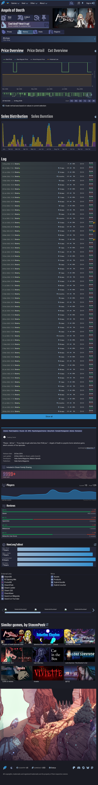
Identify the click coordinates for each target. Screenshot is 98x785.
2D (26, 431)
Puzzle (22, 431)
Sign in (88, 3)
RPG (29, 431)
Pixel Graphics (14, 431)
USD (39, 768)
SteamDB (8, 577)
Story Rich (50, 431)
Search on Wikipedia (12, 596)
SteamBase (8, 593)
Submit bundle (59, 582)
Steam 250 (8, 591)
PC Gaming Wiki (10, 579)
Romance (78, 431)
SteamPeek (8, 585)
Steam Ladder (9, 588)
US (23, 768)
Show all (49, 416)
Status (53, 768)
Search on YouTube (11, 599)
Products (57, 579)
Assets (56, 577)
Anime (72, 431)
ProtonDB (8, 582)
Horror (5, 431)
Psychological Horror (39, 431)
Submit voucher (60, 585)
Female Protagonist (62, 431)
